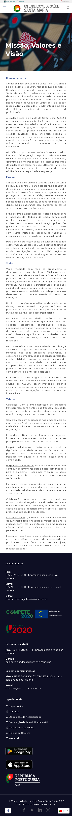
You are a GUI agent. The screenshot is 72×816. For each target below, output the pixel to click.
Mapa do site (16, 706)
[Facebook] (23, 810)
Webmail (14, 738)
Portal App (21, 1)
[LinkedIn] (40, 810)
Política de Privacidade (21, 727)
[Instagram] (48, 810)
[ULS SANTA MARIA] (36, 8)
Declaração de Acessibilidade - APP (28, 722)
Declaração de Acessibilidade (25, 717)
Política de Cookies (19, 733)
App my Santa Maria (10, 1)
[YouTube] (31, 810)
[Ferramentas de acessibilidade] (7, 810)
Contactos (14, 711)
